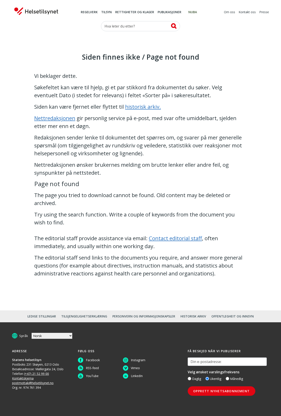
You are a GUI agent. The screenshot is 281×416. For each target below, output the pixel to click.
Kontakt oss (247, 12)
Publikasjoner (169, 12)
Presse (264, 12)
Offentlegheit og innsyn (232, 316)
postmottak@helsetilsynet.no (33, 383)
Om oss (229, 12)
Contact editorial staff (175, 238)
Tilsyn (106, 12)
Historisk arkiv (193, 316)
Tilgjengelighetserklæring (84, 316)
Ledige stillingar (41, 316)
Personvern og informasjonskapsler (143, 316)
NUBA (192, 12)
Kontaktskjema (23, 378)
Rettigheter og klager (134, 12)
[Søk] (174, 26)
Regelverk (89, 12)
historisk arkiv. (143, 106)
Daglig (196, 379)
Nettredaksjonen (54, 118)
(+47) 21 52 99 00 (36, 374)
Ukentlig (215, 379)
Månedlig (236, 379)
